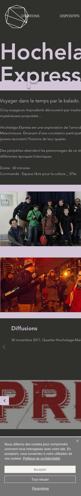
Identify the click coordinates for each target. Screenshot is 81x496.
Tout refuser (40, 479)
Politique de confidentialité (41, 458)
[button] (75, 406)
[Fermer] (74, 443)
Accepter (40, 469)
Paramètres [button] (40, 488)
